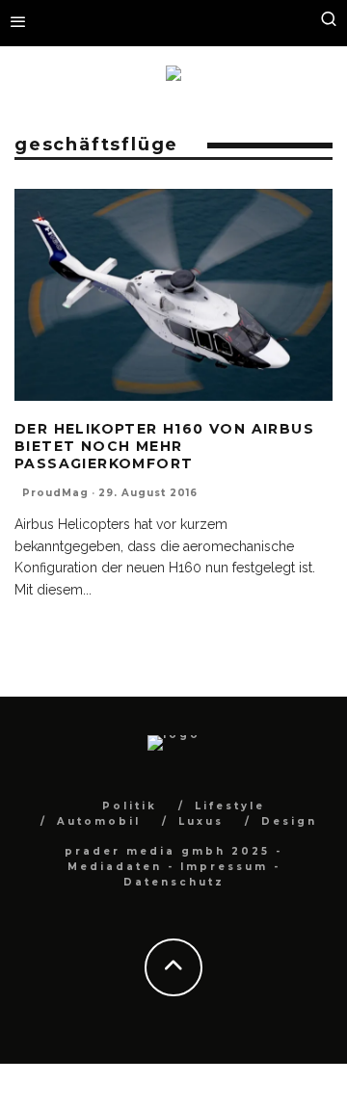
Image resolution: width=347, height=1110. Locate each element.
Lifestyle (230, 806)
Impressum (224, 866)
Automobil (99, 821)
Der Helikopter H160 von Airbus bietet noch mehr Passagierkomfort (164, 446)
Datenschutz (174, 882)
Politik (129, 806)
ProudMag (55, 493)
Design (289, 821)
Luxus (201, 821)
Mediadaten (114, 866)
